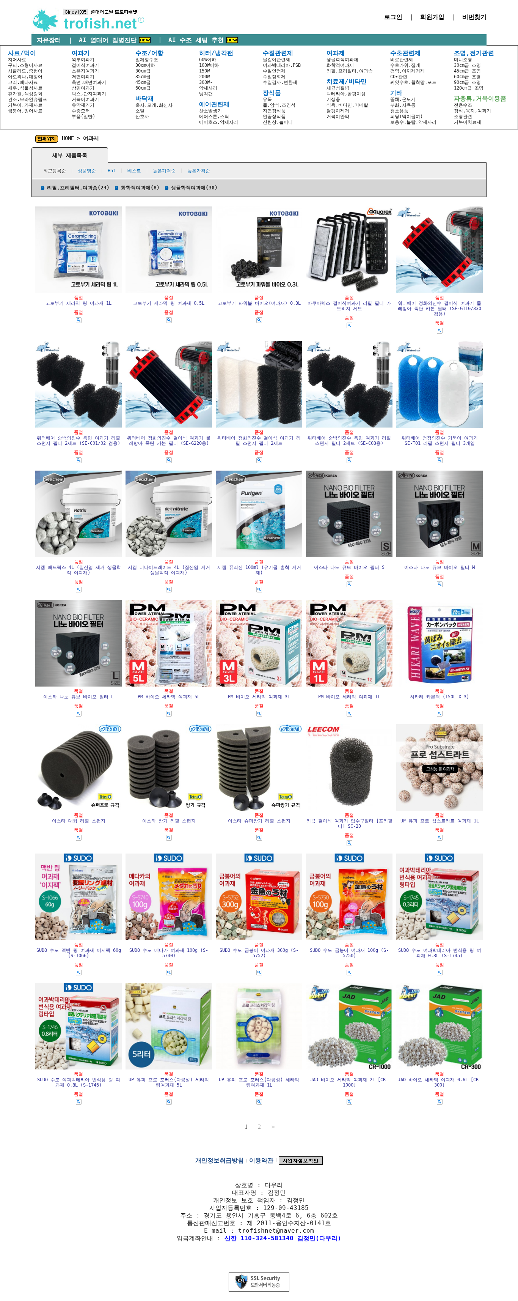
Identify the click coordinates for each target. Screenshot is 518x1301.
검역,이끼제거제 (407, 71)
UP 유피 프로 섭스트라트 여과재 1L (439, 821)
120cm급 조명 (468, 88)
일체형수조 (146, 59)
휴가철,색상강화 (25, 93)
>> (272, 1127)
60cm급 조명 (467, 76)
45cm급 (143, 82)
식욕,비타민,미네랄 (347, 105)
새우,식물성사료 (25, 88)
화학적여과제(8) (140, 188)
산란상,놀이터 (278, 122)
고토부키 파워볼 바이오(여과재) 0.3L (259, 303)
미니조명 (463, 59)
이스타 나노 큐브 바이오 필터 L (78, 696)
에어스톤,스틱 (214, 116)
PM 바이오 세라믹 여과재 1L (349, 696)
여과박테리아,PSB (282, 65)
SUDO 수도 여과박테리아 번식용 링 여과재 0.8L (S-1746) (78, 1082)
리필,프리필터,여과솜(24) (78, 188)
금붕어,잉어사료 (25, 110)
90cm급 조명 (467, 82)
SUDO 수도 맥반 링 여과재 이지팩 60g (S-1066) (78, 953)
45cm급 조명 (467, 71)
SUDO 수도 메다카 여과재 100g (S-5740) (168, 953)
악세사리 (208, 88)
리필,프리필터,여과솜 (349, 71)
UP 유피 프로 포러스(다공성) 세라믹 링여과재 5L (169, 1082)
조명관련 (463, 116)
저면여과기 (83, 76)
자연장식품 (274, 110)
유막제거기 (83, 105)
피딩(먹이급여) (406, 116)
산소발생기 (210, 110)
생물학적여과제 (342, 59)
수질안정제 (274, 71)
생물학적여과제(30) (194, 188)
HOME (68, 138)
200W (204, 76)
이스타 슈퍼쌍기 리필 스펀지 (259, 821)
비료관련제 (401, 59)
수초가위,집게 (405, 65)
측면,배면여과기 (89, 82)
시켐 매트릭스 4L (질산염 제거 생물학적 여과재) (78, 570)
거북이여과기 (85, 99)
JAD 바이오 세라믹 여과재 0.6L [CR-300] (439, 1082)
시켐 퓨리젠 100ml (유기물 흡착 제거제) (259, 570)
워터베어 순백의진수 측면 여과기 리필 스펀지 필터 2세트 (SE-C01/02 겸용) (78, 440)
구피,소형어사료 (25, 65)
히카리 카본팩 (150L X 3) (439, 696)
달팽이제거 (337, 110)
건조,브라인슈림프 (27, 99)
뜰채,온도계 (403, 99)
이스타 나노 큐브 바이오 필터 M (439, 567)
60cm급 (143, 88)
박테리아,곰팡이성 (346, 93)
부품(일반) (83, 116)
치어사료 (17, 59)
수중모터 (81, 110)
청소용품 (399, 110)
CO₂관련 (398, 76)
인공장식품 (274, 116)
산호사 (142, 116)
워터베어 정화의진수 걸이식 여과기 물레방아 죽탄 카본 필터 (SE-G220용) (168, 440)
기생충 (333, 99)
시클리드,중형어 (25, 71)
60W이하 (207, 59)
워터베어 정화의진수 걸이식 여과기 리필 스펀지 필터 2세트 (259, 440)
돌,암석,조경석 (279, 105)
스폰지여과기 (85, 71)
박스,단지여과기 (89, 93)
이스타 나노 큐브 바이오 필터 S (349, 567)
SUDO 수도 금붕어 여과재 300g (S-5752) (259, 953)
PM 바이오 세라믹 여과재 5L (169, 696)
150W (204, 71)
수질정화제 (274, 76)
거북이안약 (337, 116)
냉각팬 (206, 93)
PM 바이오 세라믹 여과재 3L (259, 696)
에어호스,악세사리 (218, 122)
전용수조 (463, 105)
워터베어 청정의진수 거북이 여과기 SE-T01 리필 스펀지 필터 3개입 (440, 440)
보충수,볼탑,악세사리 (413, 122)
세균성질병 (337, 88)
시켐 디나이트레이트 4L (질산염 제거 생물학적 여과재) (169, 570)
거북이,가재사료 (25, 105)
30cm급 (143, 71)
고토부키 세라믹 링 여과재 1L (78, 303)
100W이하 (209, 65)
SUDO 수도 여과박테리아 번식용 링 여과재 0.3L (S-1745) (439, 953)
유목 (267, 99)
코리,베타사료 (23, 82)
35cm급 (143, 76)
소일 (139, 110)
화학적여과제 (340, 65)
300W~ (205, 82)
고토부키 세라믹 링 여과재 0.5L (168, 303)
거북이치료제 (467, 122)
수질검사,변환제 (280, 82)
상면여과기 (83, 88)
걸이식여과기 (85, 65)
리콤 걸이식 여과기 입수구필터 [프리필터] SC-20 (349, 823)
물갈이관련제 (276, 59)
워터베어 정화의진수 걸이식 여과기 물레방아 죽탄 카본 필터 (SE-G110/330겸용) (439, 309)
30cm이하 (145, 65)
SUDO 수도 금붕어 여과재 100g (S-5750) (349, 953)
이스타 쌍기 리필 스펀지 (169, 821)
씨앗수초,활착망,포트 (413, 82)
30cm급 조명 (467, 65)
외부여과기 (83, 59)
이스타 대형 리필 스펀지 (78, 821)
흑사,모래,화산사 (154, 105)
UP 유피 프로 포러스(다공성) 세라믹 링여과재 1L (259, 1082)
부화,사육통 (403, 105)
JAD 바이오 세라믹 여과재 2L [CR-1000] (349, 1082)
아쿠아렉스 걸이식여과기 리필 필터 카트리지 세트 (349, 306)
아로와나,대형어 (25, 76)
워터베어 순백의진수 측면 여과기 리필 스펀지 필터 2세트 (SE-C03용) (349, 440)
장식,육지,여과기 (472, 110)
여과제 (91, 138)
